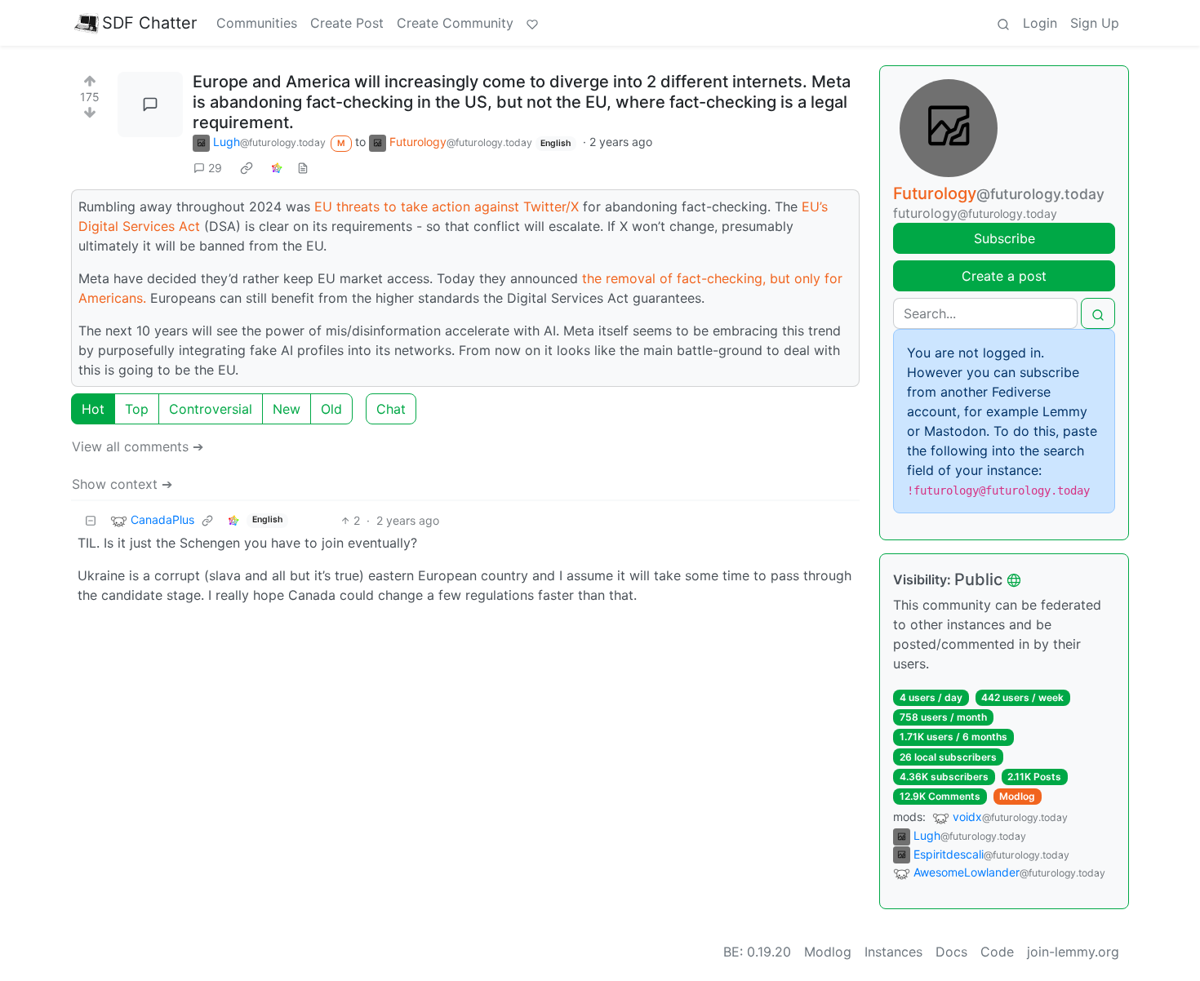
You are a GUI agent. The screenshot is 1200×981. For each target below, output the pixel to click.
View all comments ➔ (137, 446)
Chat (391, 409)
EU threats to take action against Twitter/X (446, 206)
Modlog (1017, 796)
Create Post (347, 23)
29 (215, 168)
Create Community (455, 23)
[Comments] (150, 104)
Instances (893, 951)
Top (137, 409)
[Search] (1003, 23)
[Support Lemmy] (532, 23)
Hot (93, 409)
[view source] (303, 167)
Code (997, 951)
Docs (951, 951)
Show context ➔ (122, 484)
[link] (246, 167)
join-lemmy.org (1073, 951)
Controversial (210, 409)
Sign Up (1094, 23)
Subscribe (1004, 238)
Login (1040, 23)
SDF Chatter (149, 23)
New (286, 409)
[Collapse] (91, 520)
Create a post (1004, 276)
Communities (256, 23)
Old (331, 409)
